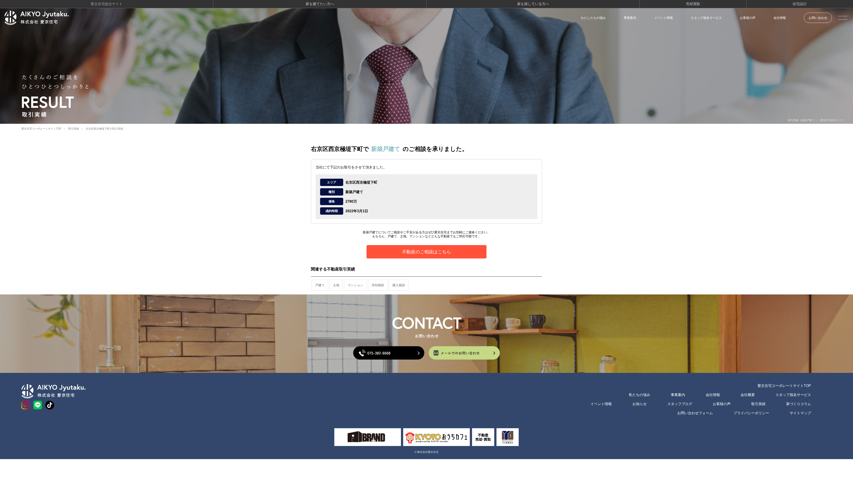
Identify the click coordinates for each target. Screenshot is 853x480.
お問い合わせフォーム (695, 413)
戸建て (320, 285)
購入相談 (399, 285)
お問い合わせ (818, 18)
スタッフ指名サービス (706, 18)
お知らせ (639, 404)
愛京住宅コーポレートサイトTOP (41, 128)
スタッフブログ (679, 404)
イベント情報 (663, 18)
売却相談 (378, 285)
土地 (336, 285)
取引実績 (73, 128)
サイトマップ (800, 413)
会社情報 (779, 18)
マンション (355, 285)
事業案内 (630, 18)
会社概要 (748, 395)
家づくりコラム (798, 404)
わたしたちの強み (593, 18)
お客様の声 (747, 18)
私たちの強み (639, 395)
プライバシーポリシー (751, 413)
